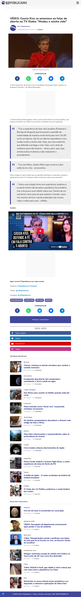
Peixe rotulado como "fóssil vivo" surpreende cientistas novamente (44, 407)
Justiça (26, 472)
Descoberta (28, 376)
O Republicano (25, 26)
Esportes (37, 466)
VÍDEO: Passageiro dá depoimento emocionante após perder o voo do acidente (45, 525)
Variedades (38, 370)
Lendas (26, 445)
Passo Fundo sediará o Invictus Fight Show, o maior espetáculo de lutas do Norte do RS (47, 463)
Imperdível (27, 458)
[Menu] (77, 2)
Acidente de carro (30, 550)
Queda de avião (29, 521)
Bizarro (26, 431)
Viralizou (40, 30)
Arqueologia (28, 417)
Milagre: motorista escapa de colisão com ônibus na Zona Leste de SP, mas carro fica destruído (47, 555)
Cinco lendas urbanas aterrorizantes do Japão (44, 448)
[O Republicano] (13, 28)
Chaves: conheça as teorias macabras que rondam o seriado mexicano (47, 366)
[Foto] (15, 366)
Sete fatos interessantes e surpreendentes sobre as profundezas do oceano (47, 435)
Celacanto (27, 403)
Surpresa (27, 507)
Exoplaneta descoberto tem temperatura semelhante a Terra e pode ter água (42, 380)
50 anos (26, 362)
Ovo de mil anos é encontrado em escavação (44, 511)
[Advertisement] (40, 103)
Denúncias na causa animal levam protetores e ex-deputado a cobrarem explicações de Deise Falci (46, 582)
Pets (25, 578)
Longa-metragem (30, 390)
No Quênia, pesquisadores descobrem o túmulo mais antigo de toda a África (47, 421)
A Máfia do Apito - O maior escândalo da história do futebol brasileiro (47, 476)
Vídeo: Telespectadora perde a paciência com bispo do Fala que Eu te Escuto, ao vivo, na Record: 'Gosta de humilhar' (47, 540)
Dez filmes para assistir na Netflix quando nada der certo (47, 394)
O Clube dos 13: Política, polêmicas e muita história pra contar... (47, 490)
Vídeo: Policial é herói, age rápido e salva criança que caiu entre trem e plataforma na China (47, 568)
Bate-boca (27, 535)
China (26, 564)
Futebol (26, 486)
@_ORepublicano (22, 291)
